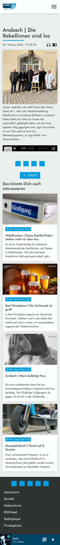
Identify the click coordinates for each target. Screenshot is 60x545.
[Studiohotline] (38, 483)
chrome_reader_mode (54, 44)
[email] (46, 483)
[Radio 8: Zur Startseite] (26, 6)
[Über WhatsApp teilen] (34, 163)
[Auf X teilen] (26, 163)
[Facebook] (14, 483)
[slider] (43, 148)
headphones (48, 44)
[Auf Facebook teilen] (18, 163)
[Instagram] (22, 483)
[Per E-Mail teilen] (42, 163)
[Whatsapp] (30, 483)
